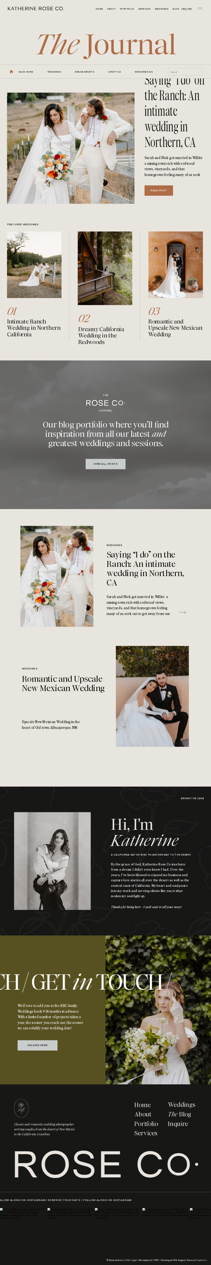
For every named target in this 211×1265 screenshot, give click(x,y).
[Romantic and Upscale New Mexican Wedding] (152, 696)
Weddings (114, 545)
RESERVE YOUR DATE (84, 1199)
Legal (134, 1260)
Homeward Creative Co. (197, 1260)
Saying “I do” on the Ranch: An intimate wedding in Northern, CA (174, 111)
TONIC (156, 1260)
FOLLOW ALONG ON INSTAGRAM (40, 1199)
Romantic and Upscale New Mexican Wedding (63, 683)
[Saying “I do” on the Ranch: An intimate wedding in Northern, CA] (71, 148)
